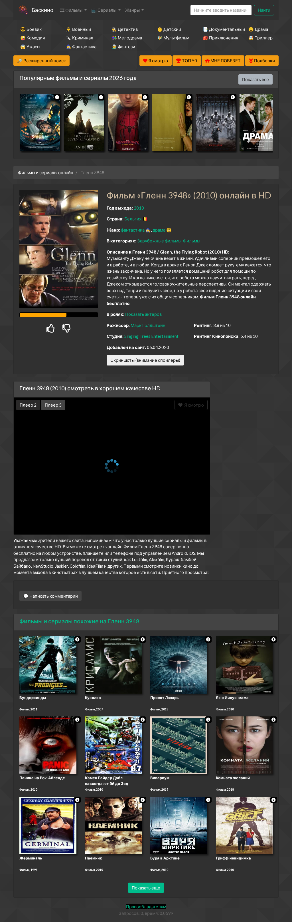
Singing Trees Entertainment (151, 336)
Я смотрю (193, 404)
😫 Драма (258, 29)
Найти (264, 10)
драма (159, 229)
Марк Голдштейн (148, 325)
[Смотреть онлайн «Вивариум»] (178, 744)
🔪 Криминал (79, 37)
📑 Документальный (218, 29)
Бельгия (132, 218)
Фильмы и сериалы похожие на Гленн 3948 (79, 621)
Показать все (255, 79)
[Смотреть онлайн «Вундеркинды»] (47, 664)
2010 (139, 207)
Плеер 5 (53, 404)
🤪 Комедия (32, 37)
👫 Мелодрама (126, 37)
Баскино (42, 10)
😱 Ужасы (30, 46)
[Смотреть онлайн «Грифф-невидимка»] (244, 825)
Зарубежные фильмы (159, 240)
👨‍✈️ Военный (78, 29)
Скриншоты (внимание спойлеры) (145, 360)
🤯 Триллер (260, 37)
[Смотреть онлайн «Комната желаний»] (244, 744)
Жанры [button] (133, 10)
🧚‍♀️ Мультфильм (172, 37)
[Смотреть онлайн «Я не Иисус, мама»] (244, 664)
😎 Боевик (31, 29)
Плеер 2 (28, 404)
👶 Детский (169, 29)
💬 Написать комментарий (50, 595)
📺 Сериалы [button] (104, 10)
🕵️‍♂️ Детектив (124, 29)
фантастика (133, 229)
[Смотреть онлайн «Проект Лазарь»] (178, 664)
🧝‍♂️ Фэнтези (123, 46)
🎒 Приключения (218, 37)
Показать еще (146, 887)
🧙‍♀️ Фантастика (81, 46)
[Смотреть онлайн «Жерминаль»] (47, 825)
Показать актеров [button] (143, 314)
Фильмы (191, 240)
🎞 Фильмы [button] (71, 10)
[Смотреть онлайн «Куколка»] (113, 664)
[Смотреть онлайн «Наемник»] (113, 825)
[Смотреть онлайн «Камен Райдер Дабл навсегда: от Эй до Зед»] (113, 744)
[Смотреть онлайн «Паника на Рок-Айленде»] (47, 744)
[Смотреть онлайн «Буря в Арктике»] (178, 825)
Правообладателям (146, 906)
